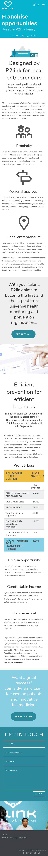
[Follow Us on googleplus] (27, 853)
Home (13, 36)
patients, (38, 656)
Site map (41, 850)
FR (38, 5)
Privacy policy (22, 850)
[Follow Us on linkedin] (31, 853)
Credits (32, 850)
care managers (17, 662)
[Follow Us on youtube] (39, 853)
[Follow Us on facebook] (23, 853)
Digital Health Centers (28, 200)
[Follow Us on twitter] (35, 853)
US (34, 5)
